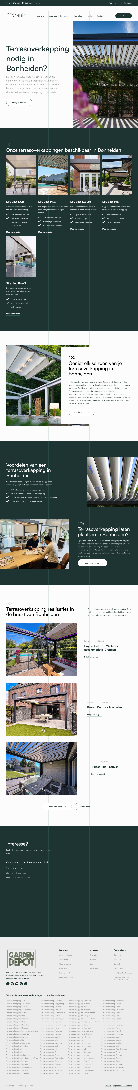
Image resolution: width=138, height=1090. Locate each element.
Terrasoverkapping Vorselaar (112, 1064)
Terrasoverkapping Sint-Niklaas (52, 1058)
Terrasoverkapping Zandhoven (113, 1070)
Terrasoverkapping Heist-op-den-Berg (83, 1021)
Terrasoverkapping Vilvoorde (79, 1064)
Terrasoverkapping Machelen (79, 1043)
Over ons (40, 15)
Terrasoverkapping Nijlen (78, 1049)
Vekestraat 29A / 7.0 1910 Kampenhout (121, 978)
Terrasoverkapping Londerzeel (18, 1043)
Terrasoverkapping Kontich (50, 1033)
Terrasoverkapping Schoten (111, 1055)
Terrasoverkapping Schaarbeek (18, 1055)
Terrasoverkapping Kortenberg (80, 1033)
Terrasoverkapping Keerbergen (80, 1030)
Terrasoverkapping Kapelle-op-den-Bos (22, 1030)
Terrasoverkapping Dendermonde (81, 1012)
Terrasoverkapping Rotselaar (79, 1052)
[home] (17, 16)
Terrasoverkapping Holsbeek (17, 1027)
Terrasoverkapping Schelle (50, 1055)
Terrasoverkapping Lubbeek (51, 1043)
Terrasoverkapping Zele (49, 1073)
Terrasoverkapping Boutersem (112, 1009)
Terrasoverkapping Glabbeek (17, 1018)
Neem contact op (93, 562)
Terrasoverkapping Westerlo (79, 1067)
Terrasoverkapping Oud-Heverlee (114, 1049)
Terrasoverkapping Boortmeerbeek (19, 1009)
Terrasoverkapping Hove (49, 1027)
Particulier (63, 968)
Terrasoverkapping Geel (110, 1015)
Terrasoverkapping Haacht (111, 1018)
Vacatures (117, 959)
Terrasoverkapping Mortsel (16, 1049)
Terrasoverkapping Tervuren (17, 1061)
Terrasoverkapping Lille (49, 1039)
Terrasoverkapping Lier (15, 1039)
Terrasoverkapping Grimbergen (52, 1018)
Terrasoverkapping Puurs (49, 1052)
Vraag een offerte (57, 806)
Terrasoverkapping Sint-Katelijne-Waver (22, 1058)
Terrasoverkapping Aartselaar (79, 1000)
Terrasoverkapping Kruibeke (17, 1036)
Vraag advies (19, 102)
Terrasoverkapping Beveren (50, 1006)
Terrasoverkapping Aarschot (51, 1000)
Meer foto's (85, 806)
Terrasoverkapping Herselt (78, 1024)
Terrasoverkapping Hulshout (79, 1027)
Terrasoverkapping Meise (49, 1046)
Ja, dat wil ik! (81, 412)
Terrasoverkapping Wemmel (51, 1067)
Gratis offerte (123, 16)
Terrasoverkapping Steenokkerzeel (81, 1058)
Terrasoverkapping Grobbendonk (81, 1018)
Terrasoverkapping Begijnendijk (52, 1003)
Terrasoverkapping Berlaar (111, 1003)
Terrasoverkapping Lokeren (111, 1039)
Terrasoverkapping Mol (110, 1046)
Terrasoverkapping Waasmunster (19, 1067)
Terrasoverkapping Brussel (16, 1012)
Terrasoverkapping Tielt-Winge (80, 1061)
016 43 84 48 (119, 968)
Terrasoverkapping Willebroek (51, 1070)
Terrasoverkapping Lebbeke (79, 1036)
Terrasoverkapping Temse (111, 1058)
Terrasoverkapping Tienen (111, 1061)
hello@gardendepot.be (123, 973)
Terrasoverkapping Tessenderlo (52, 1061)
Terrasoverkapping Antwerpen (18, 1003)
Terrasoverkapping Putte (15, 1052)
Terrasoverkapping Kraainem (112, 1033)
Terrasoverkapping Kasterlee (51, 1030)
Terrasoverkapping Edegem (79, 1015)
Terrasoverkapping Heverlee (112, 1024)
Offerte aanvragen (66, 977)
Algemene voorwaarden (122, 1085)
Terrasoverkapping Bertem (16, 1006)
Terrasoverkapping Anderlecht (112, 1000)
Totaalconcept (52, 15)
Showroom (94, 968)
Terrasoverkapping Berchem (79, 1003)
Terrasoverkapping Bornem (50, 1009)
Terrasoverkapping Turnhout (51, 1064)
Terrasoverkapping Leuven (111, 1036)
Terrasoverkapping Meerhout (17, 1046)
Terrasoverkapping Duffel (50, 1015)
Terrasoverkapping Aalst (15, 1000)
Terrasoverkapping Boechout (79, 1006)
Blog (91, 964)
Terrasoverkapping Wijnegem (17, 1070)
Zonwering (63, 959)
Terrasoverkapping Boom (111, 1006)
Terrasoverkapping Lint (77, 1039)
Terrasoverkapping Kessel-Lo (17, 1033)
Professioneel (64, 973)
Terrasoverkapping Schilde (78, 1055)
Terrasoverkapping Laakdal (50, 1036)
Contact (117, 964)
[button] (65, 16)
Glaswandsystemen (66, 964)
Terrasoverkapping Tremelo (17, 1064)
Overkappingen (65, 955)
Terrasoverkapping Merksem (79, 1046)
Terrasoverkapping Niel (49, 1049)
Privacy (108, 1085)
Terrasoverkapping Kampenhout (113, 1027)
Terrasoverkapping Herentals (17, 1024)
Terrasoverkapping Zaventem (17, 1073)
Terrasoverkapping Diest (15, 1015)
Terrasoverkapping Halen (16, 1021)
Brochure (93, 959)
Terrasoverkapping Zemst (78, 1073)
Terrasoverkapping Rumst (111, 1052)
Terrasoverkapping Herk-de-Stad (53, 1024)
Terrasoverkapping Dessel (111, 1012)
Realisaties (78, 15)
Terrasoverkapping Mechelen (112, 1043)
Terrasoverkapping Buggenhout (52, 1012)
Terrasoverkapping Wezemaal (112, 1067)
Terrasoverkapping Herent (111, 1021)
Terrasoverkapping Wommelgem (81, 1070)
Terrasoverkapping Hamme (50, 1021)
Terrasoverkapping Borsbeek (79, 1009)
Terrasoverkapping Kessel (111, 1030)
